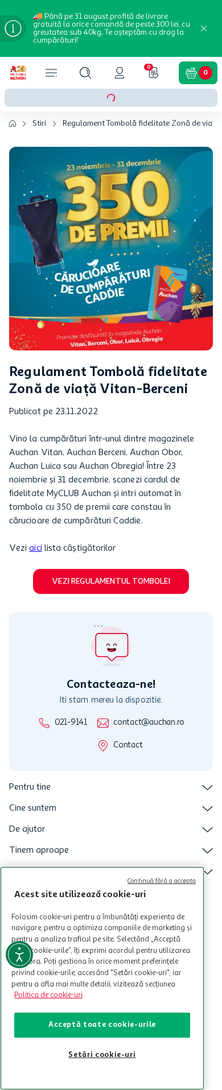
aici (35, 548)
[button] (85, 73)
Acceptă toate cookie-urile (102, 1025)
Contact (127, 745)
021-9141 (71, 723)
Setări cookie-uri (101, 1055)
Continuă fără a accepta (162, 881)
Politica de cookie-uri (48, 995)
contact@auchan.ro (148, 723)
